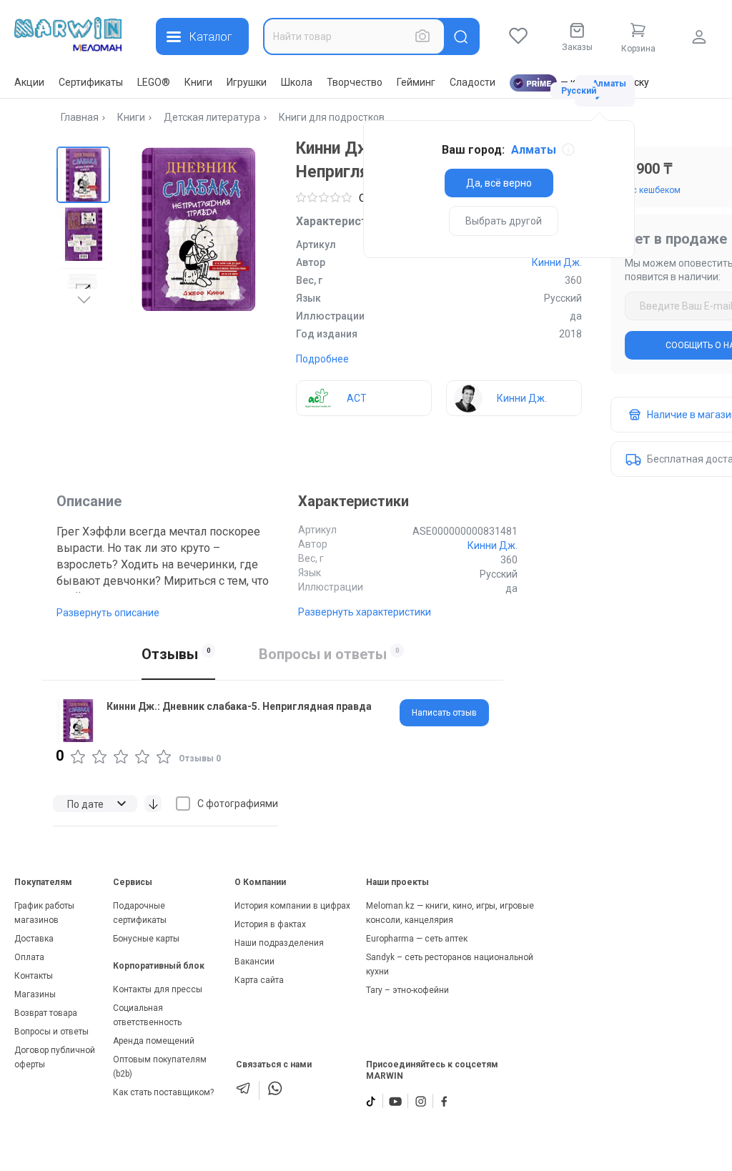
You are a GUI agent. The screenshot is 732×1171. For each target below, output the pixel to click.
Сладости (472, 82)
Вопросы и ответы (51, 1032)
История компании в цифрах (292, 906)
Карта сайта (259, 980)
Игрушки (247, 82)
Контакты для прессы (157, 989)
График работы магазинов (44, 913)
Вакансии (254, 962)
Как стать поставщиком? (163, 1092)
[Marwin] (68, 34)
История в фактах (270, 924)
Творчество (354, 82)
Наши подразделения (279, 943)
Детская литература (212, 117)
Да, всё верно (499, 183)
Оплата (29, 957)
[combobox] (354, 36)
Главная (80, 117)
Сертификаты (91, 82)
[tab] (444, 712)
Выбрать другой (503, 221)
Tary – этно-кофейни (407, 990)
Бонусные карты (146, 939)
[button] (83, 173)
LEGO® (153, 82)
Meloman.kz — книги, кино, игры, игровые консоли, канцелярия (450, 913)
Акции (29, 82)
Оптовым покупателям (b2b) (160, 1066)
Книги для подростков (332, 117)
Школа (296, 82)
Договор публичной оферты (54, 1057)
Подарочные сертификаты (140, 913)
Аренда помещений (153, 1041)
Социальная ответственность (147, 1015)
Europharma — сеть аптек (417, 939)
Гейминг (416, 82)
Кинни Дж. (557, 262)
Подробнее (322, 359)
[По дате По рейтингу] (95, 803)
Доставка (34, 939)
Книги (198, 82)
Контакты (33, 976)
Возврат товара (45, 1013)
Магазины (35, 994)
